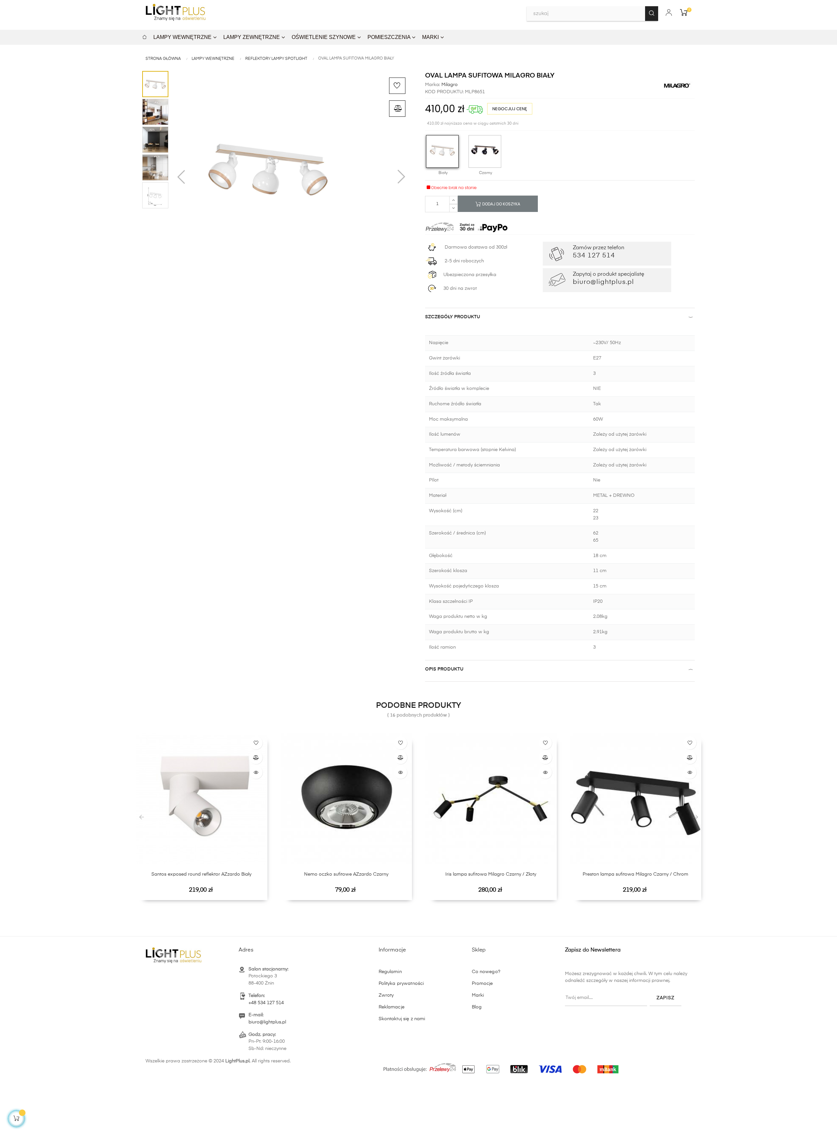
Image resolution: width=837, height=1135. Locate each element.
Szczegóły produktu (452, 317)
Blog (477, 1007)
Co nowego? (486, 971)
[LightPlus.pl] (502, 1065)
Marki (478, 995)
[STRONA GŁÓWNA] (144, 36)
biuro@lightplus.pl (267, 1022)
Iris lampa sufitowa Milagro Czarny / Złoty (490, 874)
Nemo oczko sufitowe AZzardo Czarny (346, 874)
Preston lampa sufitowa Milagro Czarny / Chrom (635, 874)
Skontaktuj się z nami (402, 1019)
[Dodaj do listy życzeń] (397, 86)
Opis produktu (444, 669)
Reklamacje (391, 1007)
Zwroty (386, 995)
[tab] (560, 318)
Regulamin (390, 971)
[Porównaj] (397, 108)
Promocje (482, 983)
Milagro (449, 84)
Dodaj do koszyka (500, 204)
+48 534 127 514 (266, 1003)
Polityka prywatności (401, 983)
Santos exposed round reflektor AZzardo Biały (201, 874)
